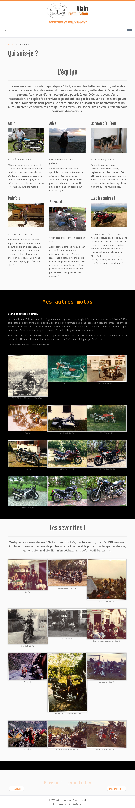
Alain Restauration (63, 800)
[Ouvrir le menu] (129, 30)
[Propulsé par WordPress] (85, 799)
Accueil (11, 44)
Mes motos (116, 788)
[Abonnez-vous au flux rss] (6, 31)
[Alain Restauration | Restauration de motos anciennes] (67, 10)
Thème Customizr (74, 804)
